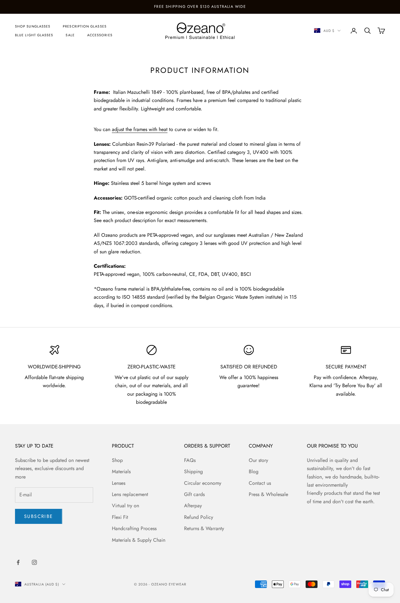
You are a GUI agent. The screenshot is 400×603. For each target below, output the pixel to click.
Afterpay (193, 505)
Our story (258, 460)
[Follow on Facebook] (18, 562)
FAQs (190, 460)
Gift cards (194, 494)
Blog (253, 471)
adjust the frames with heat (140, 129)
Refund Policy (198, 517)
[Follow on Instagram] (34, 562)
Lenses (118, 483)
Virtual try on (125, 505)
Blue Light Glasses (34, 35)
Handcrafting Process (134, 528)
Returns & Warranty (204, 528)
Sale (70, 35)
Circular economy (202, 483)
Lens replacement (130, 494)
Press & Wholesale (268, 494)
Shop (117, 460)
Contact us (260, 483)
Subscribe (38, 516)
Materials (121, 471)
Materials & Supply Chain (138, 540)
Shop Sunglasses (32, 26)
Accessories (99, 35)
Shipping (193, 471)
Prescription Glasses (85, 26)
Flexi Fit (120, 517)
